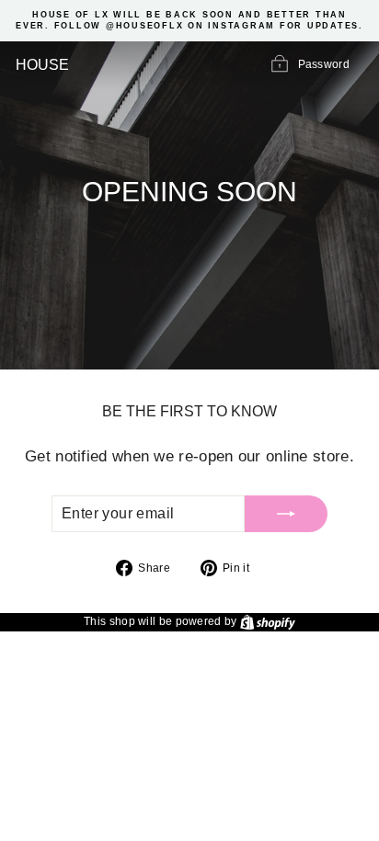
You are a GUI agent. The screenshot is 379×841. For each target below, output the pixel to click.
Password (324, 64)
